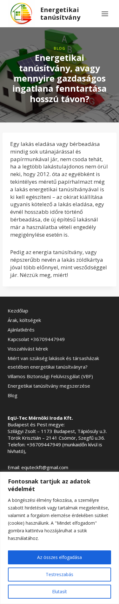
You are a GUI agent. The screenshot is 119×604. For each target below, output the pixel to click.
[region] (59, 538)
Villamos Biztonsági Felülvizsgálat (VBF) (50, 376)
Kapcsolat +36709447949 (36, 339)
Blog (59, 48)
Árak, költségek (24, 320)
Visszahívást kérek (28, 348)
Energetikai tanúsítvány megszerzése (49, 386)
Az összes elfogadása (59, 557)
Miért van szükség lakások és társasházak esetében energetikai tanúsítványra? (53, 362)
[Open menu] (104, 13)
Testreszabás (59, 574)
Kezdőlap (18, 310)
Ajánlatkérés (21, 329)
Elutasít (59, 591)
